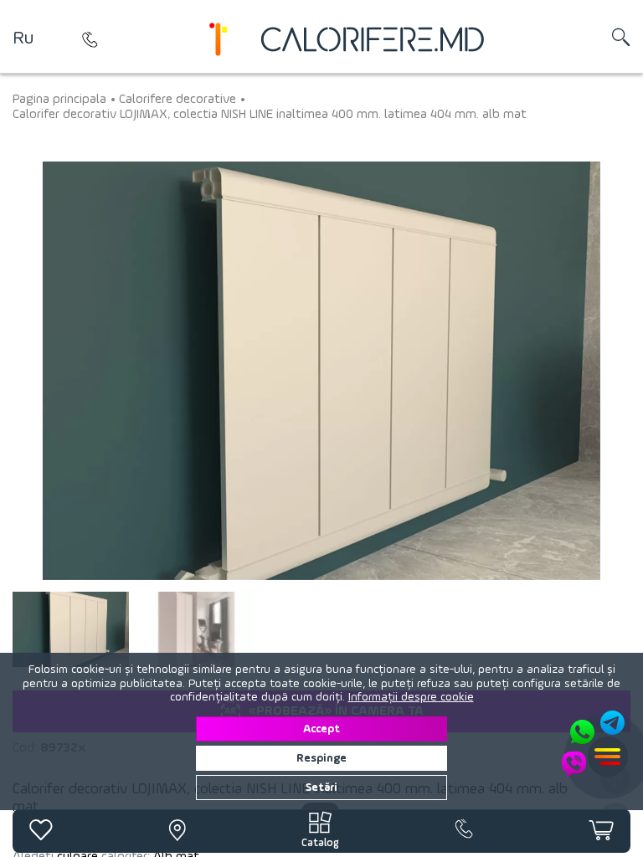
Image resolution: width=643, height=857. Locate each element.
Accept (321, 729)
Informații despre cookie (411, 697)
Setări (321, 787)
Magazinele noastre (89, 39)
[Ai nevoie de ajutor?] (594, 744)
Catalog (320, 843)
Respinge (321, 758)
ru (23, 38)
